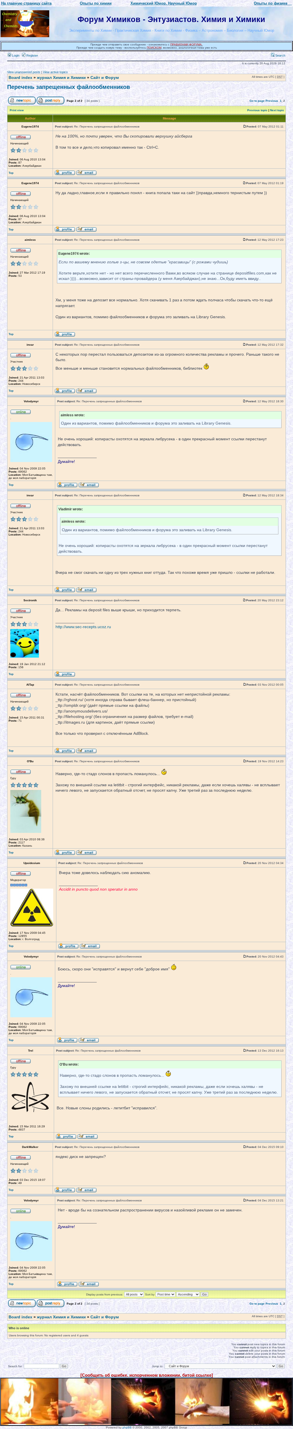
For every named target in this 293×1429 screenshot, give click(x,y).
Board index (20, 77)
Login (15, 55)
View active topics (55, 72)
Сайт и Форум (104, 77)
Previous (272, 100)
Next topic (277, 110)
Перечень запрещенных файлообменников (68, 87)
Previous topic (257, 110)
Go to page (257, 100)
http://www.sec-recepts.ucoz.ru (83, 626)
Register (31, 55)
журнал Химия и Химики (61, 77)
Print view (17, 110)
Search (279, 55)
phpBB (127, 1427)
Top (11, 172)
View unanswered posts (23, 72)
